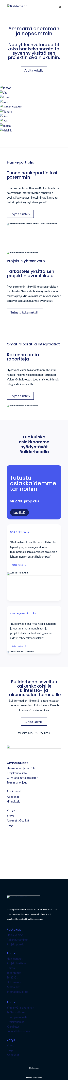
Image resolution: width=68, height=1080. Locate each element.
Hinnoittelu (13, 801)
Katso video (17, 564)
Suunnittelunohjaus (18, 1031)
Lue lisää (19, 512)
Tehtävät (12, 977)
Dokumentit (14, 982)
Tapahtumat (14, 972)
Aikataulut (13, 987)
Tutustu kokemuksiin (24, 312)
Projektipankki (15, 944)
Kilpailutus (13, 1026)
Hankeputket (14, 958)
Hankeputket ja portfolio (21, 768)
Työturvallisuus (16, 1012)
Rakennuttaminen (17, 939)
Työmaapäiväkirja (17, 991)
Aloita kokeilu (34, 70)
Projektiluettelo (16, 963)
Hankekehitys (15, 935)
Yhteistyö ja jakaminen (20, 1007)
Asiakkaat (13, 796)
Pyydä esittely (20, 214)
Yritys (10, 815)
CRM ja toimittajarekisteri (22, 777)
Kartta (11, 968)
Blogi (10, 825)
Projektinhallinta (17, 773)
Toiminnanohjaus (17, 782)
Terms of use (39, 863)
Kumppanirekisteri (18, 1017)
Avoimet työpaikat (18, 820)
